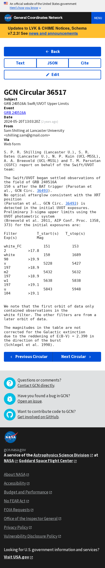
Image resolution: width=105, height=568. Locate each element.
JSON (52, 63)
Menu (98, 18)
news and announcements (53, 33)
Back (55, 51)
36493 (42, 190)
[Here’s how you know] (52, 6)
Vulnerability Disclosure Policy (30, 536)
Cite (85, 63)
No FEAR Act (14, 501)
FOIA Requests (17, 509)
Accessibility (15, 483)
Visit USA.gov (16, 557)
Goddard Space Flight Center (46, 460)
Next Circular (73, 356)
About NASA (14, 474)
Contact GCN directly (36, 385)
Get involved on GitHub (38, 417)
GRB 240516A (15, 112)
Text (20, 63)
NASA (9, 460)
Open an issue (30, 401)
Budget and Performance (26, 492)
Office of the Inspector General (31, 518)
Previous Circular (31, 356)
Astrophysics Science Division (61, 455)
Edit (55, 74)
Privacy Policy (16, 527)
